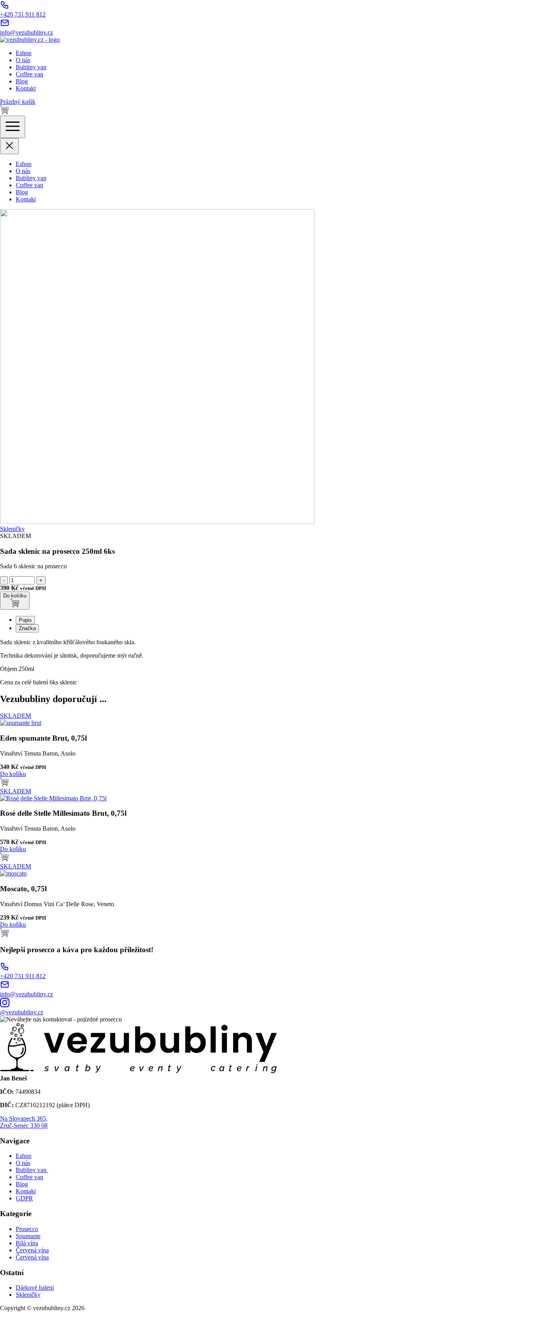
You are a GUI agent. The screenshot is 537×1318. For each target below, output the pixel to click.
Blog (22, 81)
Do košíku (14, 596)
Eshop (23, 53)
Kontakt (26, 88)
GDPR (24, 1198)
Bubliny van (31, 67)
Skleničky (12, 528)
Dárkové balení (35, 1287)
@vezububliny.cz (21, 1012)
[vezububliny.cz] (30, 39)
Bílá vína (27, 1243)
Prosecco (27, 1229)
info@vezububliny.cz (26, 32)
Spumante (28, 1236)
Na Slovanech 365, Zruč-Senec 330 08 (24, 1122)
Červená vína (32, 1250)
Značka (27, 628)
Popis (25, 620)
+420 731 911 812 (23, 14)
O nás (23, 60)
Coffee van (29, 74)
